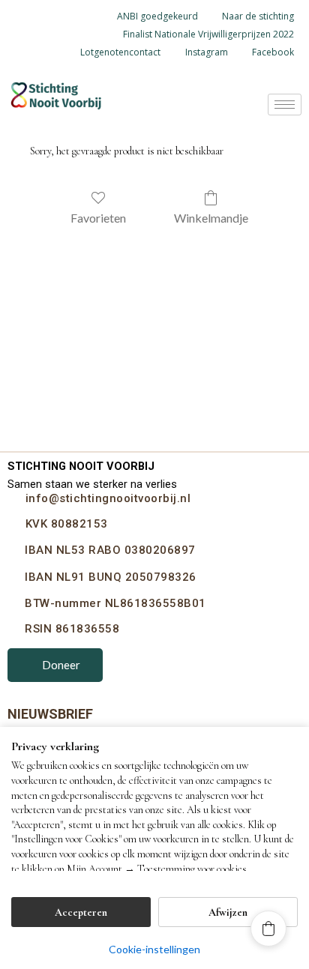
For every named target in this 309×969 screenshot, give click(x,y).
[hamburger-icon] (285, 104)
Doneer (61, 664)
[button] (268, 929)
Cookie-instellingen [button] (154, 949)
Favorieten (98, 218)
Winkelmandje (211, 218)
